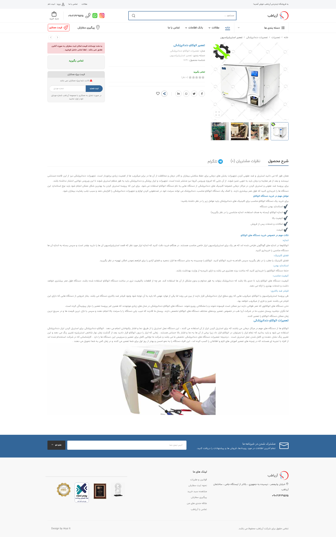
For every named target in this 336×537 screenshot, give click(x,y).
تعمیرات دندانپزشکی (257, 37)
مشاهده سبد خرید (197, 491)
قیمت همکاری (55, 27)
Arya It (66, 528)
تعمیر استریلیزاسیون (231, 37)
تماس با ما (72, 4)
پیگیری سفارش (86, 28)
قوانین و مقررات (198, 479)
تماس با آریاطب (199, 509)
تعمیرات (275, 37)
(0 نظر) (184, 77)
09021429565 (75, 16)
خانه (227, 28)
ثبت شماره (94, 88)
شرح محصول (278, 161)
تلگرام (213, 161)
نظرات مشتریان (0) (245, 161)
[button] (261, 28)
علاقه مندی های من (197, 503)
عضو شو (58, 445)
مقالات (84, 4)
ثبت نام (51, 4)
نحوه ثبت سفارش (197, 485)
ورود (58, 4)
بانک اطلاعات (195, 28)
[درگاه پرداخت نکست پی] (82, 492)
